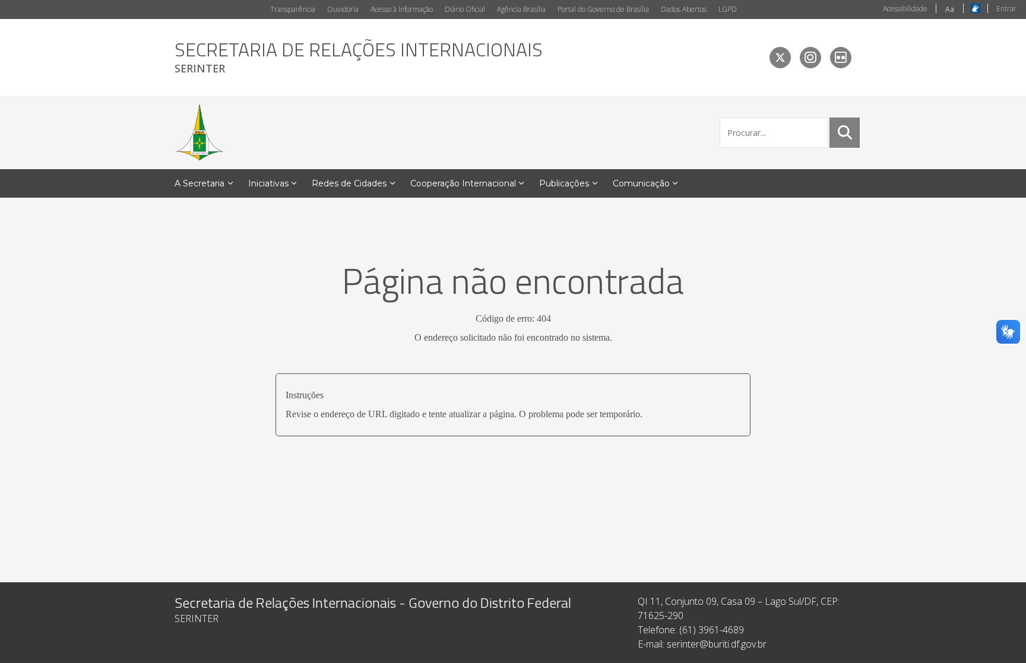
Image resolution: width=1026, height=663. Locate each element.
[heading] (359, 57)
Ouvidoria (343, 9)
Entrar (1006, 9)
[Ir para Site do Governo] (199, 132)
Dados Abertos (684, 9)
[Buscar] (845, 132)
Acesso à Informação (401, 9)
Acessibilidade (905, 9)
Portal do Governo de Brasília (603, 9)
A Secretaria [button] (199, 183)
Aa (949, 9)
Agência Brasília (521, 9)
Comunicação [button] (641, 183)
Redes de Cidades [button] (349, 183)
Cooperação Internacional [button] (463, 183)
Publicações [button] (564, 183)
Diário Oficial (465, 9)
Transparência (292, 9)
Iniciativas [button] (268, 183)
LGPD (727, 9)
